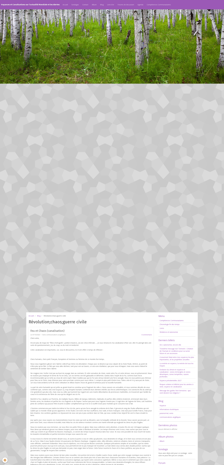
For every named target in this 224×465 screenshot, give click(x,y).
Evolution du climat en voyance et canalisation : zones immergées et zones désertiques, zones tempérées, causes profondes (175, 373)
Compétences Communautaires (159, 5)
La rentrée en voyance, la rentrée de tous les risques (176, 364)
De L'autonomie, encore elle (170, 345)
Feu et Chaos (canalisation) (47, 330)
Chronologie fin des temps (170, 324)
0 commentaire (147, 335)
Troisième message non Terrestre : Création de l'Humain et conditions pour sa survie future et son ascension (176, 351)
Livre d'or (110, 5)
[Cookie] (5, 460)
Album (94, 5)
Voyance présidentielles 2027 (170, 380)
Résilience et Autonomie (169, 332)
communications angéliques (56, 335)
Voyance (163, 405)
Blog (102, 5)
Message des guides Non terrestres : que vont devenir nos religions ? (175, 391)
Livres (162, 328)
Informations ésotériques (169, 409)
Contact (85, 5)
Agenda (140, 5)
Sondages (75, 5)
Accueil (65, 5)
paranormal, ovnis (166, 413)
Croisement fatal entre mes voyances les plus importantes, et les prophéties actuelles (177, 358)
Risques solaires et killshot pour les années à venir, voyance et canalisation (176, 385)
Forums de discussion (126, 5)
